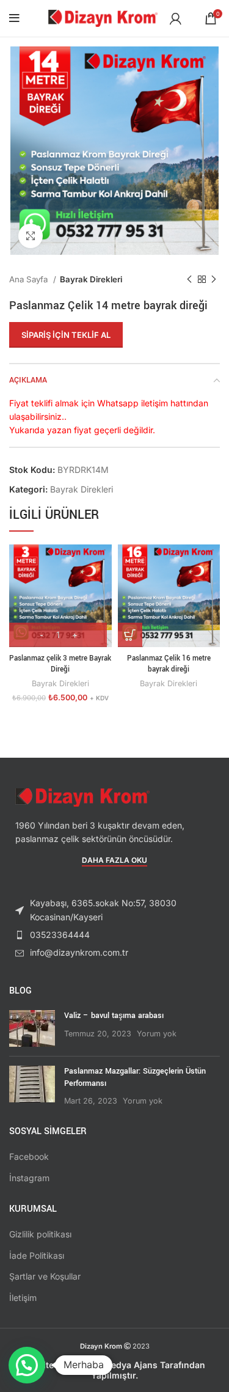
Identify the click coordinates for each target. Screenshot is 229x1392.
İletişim (23, 1297)
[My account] (175, 18)
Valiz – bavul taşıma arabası (114, 1015)
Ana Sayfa (29, 279)
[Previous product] (189, 280)
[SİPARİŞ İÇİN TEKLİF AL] (130, 635)
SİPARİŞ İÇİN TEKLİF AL (66, 335)
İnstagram (29, 1178)
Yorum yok (156, 1033)
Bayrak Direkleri (91, 279)
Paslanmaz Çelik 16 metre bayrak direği (169, 664)
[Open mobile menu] (14, 18)
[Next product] (214, 280)
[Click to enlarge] (30, 236)
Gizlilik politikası (40, 1234)
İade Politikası (36, 1255)
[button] (27, 1365)
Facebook (29, 1156)
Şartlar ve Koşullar (45, 1276)
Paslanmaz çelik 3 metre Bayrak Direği (60, 664)
